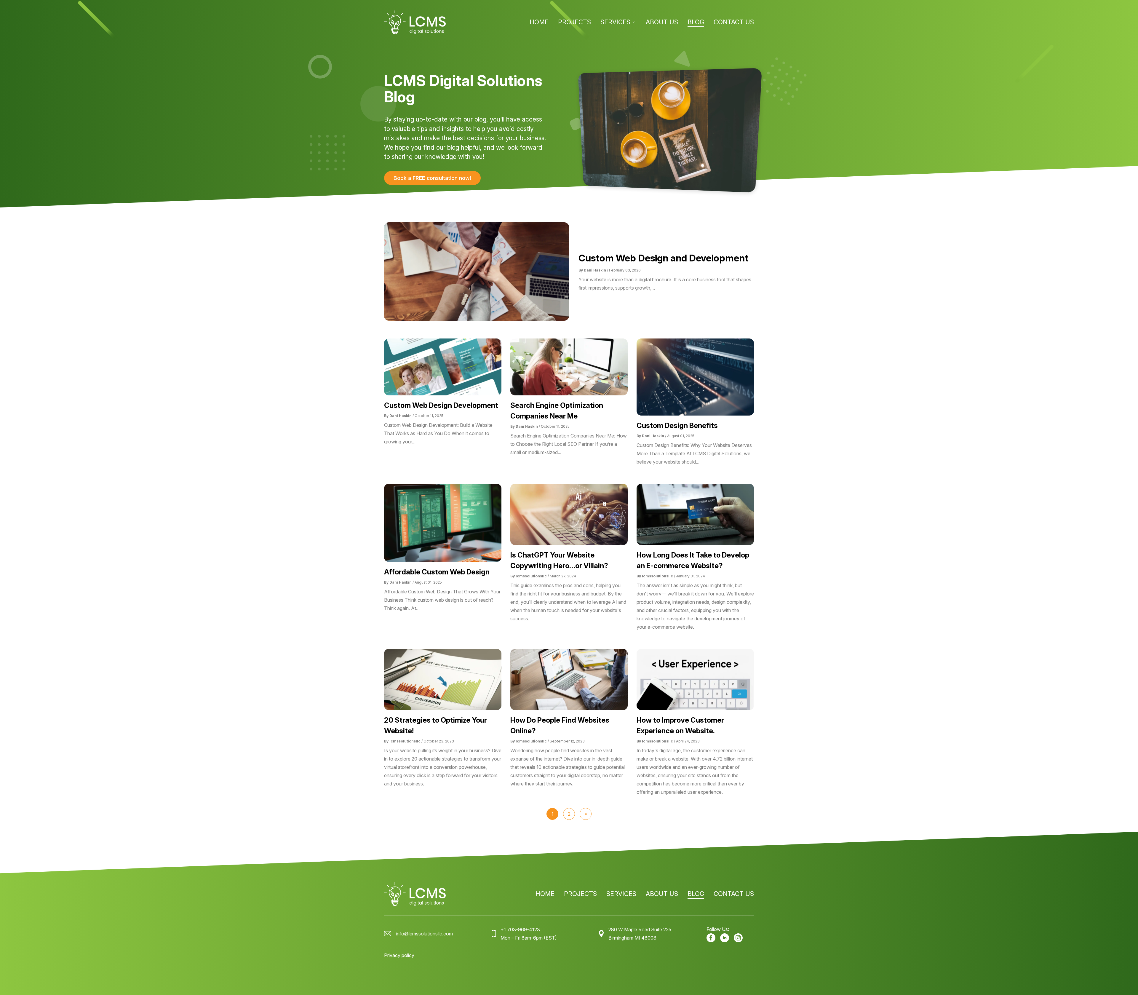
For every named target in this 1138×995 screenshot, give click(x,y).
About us (662, 22)
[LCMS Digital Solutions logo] (415, 22)
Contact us (734, 22)
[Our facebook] (711, 937)
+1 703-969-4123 (520, 929)
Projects (574, 22)
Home (539, 22)
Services (615, 22)
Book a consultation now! (432, 178)
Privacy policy (399, 955)
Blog (696, 22)
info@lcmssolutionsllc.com (424, 934)
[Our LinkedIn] (724, 937)
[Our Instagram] (738, 937)
